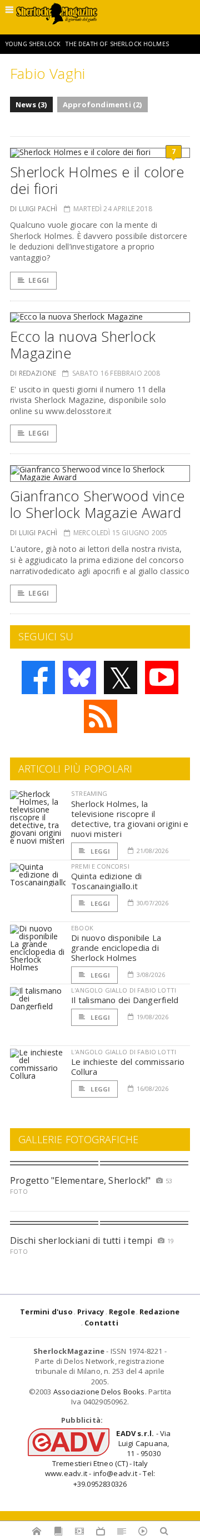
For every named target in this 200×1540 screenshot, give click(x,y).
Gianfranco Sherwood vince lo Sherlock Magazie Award (97, 504)
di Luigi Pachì (34, 208)
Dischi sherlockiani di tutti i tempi (81, 1240)
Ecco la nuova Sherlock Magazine (83, 344)
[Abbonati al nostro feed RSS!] (100, 716)
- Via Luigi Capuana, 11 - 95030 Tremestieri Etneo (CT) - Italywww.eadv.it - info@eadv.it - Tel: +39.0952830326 (108, 1458)
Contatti (101, 1323)
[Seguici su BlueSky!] (79, 677)
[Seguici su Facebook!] (38, 677)
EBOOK (82, 928)
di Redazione (33, 373)
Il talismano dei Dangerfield (124, 999)
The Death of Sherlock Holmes (117, 44)
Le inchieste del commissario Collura (127, 1066)
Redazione (159, 1312)
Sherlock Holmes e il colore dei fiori (97, 180)
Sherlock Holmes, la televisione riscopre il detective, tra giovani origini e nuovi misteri (129, 818)
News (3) (31, 104)
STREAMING (89, 793)
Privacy (90, 1312)
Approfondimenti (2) (102, 104)
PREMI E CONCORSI (100, 866)
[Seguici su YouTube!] (162, 677)
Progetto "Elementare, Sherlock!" (80, 1180)
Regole (122, 1312)
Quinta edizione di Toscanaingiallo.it (106, 880)
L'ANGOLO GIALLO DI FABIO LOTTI (123, 990)
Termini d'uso (46, 1312)
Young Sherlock (33, 44)
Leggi (38, 280)
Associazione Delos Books (99, 1392)
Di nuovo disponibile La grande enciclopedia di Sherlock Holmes (116, 947)
